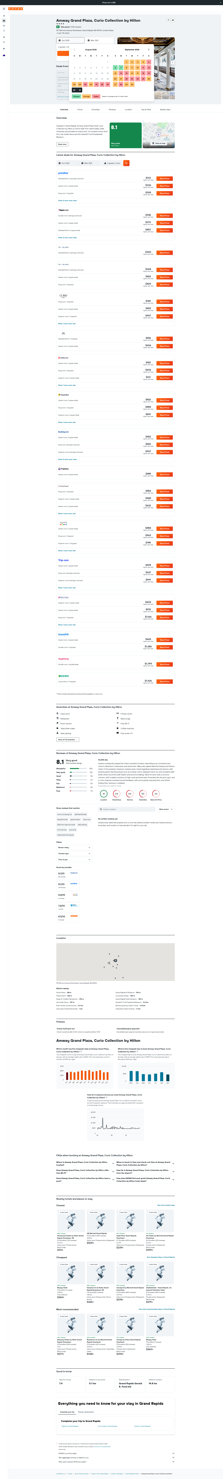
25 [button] (85, 84)
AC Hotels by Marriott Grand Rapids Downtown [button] (160, 1237)
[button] (220, 2)
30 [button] (74, 90)
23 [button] (74, 84)
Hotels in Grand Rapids (142, 1426)
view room (87, 819)
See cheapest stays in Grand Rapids (161, 1257)
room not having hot (64, 814)
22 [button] (108, 79)
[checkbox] (68, 875)
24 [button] (80, 84)
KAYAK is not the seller (68, 1453)
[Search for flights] (4, 16)
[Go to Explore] (4, 37)
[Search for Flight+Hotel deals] (4, 30)
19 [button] (91, 79)
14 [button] (102, 73)
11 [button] (85, 73)
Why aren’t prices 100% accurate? (72, 1462)
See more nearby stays (166, 1205)
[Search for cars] (4, 25)
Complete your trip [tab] (67, 1412)
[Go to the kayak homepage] (15, 8)
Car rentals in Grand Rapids (107, 1426)
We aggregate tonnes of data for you (74, 1457)
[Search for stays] (4, 20)
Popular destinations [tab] (86, 1412)
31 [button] (80, 90)
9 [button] (74, 73)
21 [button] (102, 79)
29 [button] (108, 84)
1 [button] (107, 62)
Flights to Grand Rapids (70, 1426)
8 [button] (107, 67)
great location (75, 819)
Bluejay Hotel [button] (62, 1288)
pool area (72, 830)
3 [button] (79, 67)
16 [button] (74, 79)
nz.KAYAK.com (60, 1474)
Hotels (70, 1474)
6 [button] (96, 67)
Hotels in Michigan (117, 1474)
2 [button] (74, 67)
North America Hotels (82, 1474)
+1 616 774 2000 (62, 33)
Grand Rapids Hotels (132, 1474)
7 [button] (102, 67)
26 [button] (91, 84)
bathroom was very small (66, 825)
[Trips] (4, 48)
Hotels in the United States (99, 1474)
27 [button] (97, 84)
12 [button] (91, 73)
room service (62, 830)
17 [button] (80, 79)
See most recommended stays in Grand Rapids (157, 1309)
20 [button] (96, 79)
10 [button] (80, 73)
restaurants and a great (65, 835)
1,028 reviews (75, 27)
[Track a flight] (4, 42)
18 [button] (85, 79)
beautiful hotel (62, 819)
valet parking (82, 825)
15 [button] (108, 73)
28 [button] (102, 84)
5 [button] (91, 67)
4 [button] (85, 67)
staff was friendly (80, 814)
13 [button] (96, 73)
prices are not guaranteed (102, 1446)
